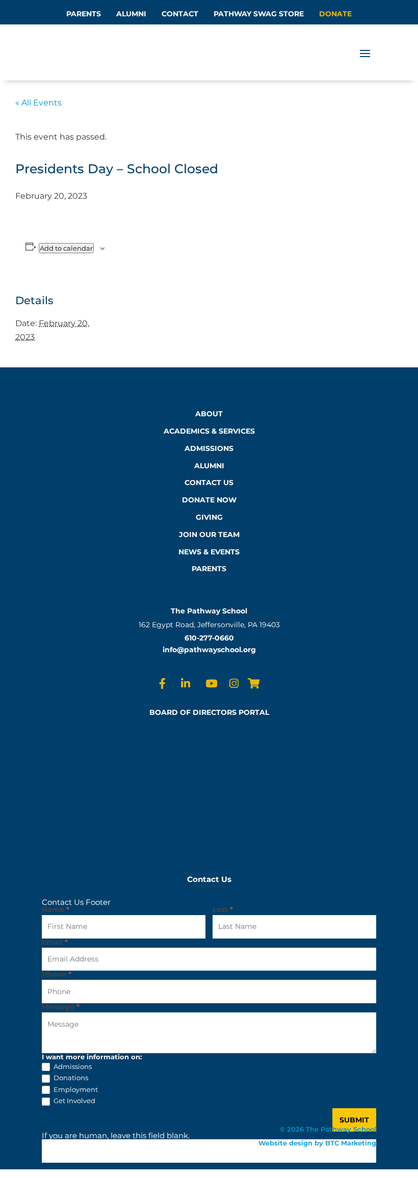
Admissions (72, 1066)
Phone (56, 975)
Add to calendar (66, 248)
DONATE (335, 13)
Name (55, 910)
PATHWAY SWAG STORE (259, 13)
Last (223, 910)
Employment (75, 1089)
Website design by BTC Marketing (317, 1143)
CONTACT (180, 13)
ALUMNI (131, 13)
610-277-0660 (209, 637)
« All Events (38, 103)
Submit (354, 1120)
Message (61, 1007)
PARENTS (83, 13)
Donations (70, 1078)
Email (55, 943)
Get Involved (73, 1100)
